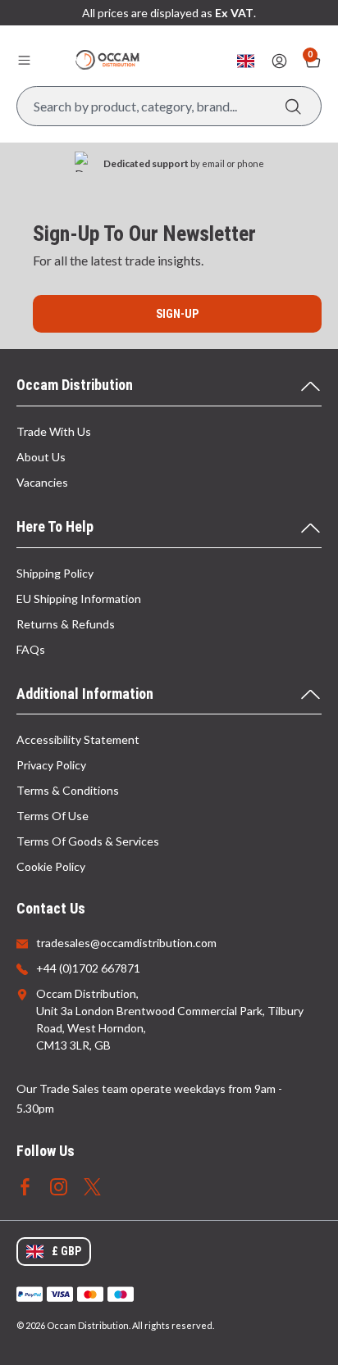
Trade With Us (53, 431)
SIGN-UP (177, 313)
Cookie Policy (50, 866)
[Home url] (107, 60)
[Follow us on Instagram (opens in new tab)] (58, 1185)
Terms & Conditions (67, 790)
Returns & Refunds (65, 624)
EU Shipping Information (78, 598)
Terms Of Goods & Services (87, 841)
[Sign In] (279, 61)
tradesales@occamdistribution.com (126, 943)
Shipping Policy (55, 573)
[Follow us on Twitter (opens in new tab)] (92, 1185)
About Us (41, 457)
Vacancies (42, 482)
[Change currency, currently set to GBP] (245, 61)
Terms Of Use (52, 816)
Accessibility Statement (77, 739)
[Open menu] (24, 60)
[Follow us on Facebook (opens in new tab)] (25, 1185)
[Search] (293, 106)
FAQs (30, 649)
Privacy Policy (51, 765)
